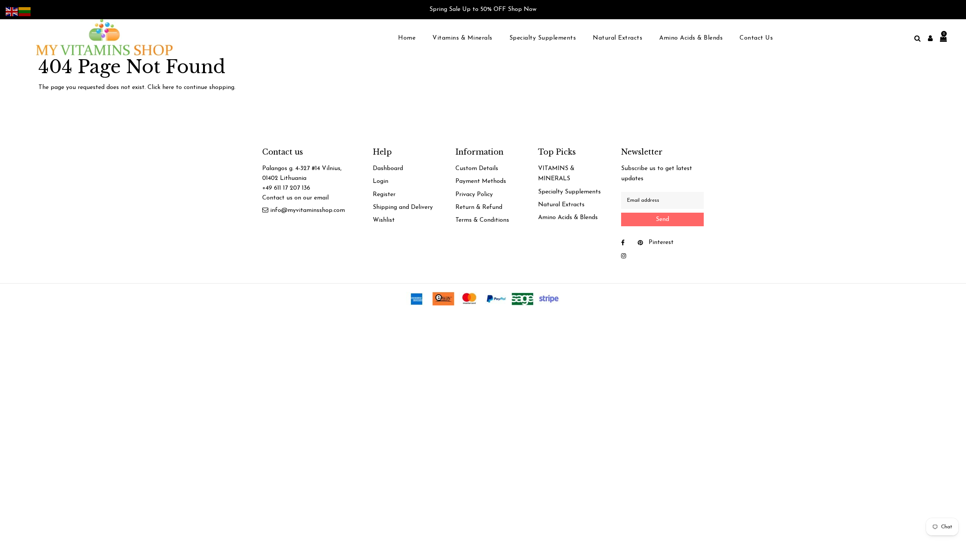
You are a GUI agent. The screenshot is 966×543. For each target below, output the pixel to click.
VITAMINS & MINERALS (556, 174)
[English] (12, 11)
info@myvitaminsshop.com (307, 210)
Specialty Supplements (569, 192)
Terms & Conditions (482, 220)
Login (380, 181)
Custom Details (476, 169)
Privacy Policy (474, 195)
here (168, 87)
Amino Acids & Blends (568, 218)
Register (384, 195)
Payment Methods (480, 181)
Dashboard (388, 169)
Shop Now (522, 9)
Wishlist (384, 220)
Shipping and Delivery (403, 207)
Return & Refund (478, 207)
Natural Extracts (561, 205)
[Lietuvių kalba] (24, 11)
